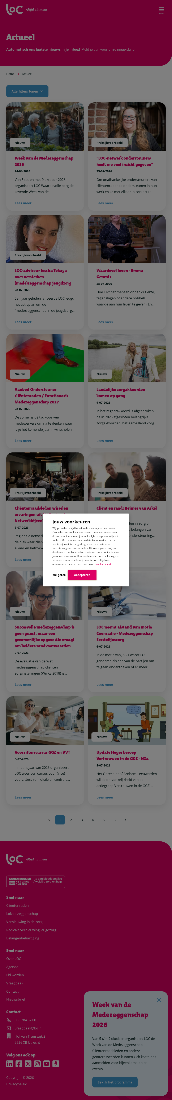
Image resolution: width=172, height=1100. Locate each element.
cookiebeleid (103, 563)
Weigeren (59, 574)
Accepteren (82, 574)
